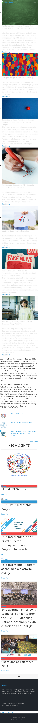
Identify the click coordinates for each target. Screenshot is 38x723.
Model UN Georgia (17, 414)
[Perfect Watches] (7, 712)
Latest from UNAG (9, 407)
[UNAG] (7, 2)
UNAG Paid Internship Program (21, 423)
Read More (6, 52)
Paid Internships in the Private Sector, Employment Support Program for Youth (23, 433)
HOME (13, 719)
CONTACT (21, 719)
